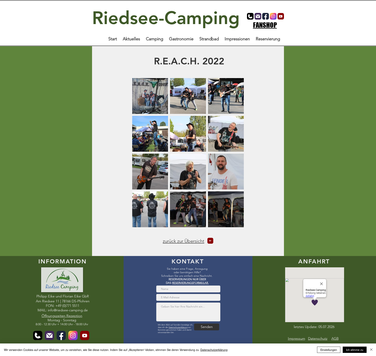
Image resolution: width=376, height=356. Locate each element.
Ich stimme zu (354, 350)
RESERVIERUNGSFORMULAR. (190, 283)
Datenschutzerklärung (178, 327)
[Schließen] (371, 350)
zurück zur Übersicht (183, 241)
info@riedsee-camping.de (68, 310)
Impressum (296, 338)
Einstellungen (328, 350)
